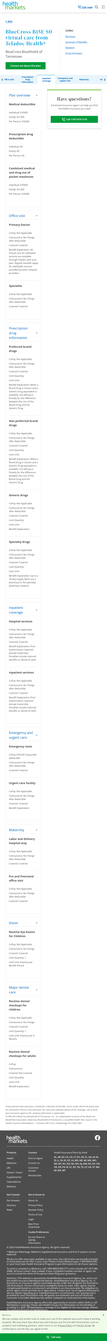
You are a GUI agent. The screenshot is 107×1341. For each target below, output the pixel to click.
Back (9, 21)
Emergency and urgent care (65, 79)
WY (63, 1170)
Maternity (84, 79)
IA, (97, 1157)
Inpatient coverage (46, 79)
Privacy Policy (65, 1325)
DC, (79, 1157)
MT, (60, 1163)
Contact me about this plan (25, 65)
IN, (61, 1160)
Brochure (70, 36)
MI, (85, 1160)
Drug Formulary (73, 53)
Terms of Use (84, 1325)
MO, (94, 1160)
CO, (71, 1157)
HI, (94, 1157)
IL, (58, 1160)
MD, (77, 1160)
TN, (78, 1167)
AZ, (63, 1157)
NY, (94, 1163)
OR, (60, 1167)
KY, (68, 1160)
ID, (55, 1160)
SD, (74, 1167)
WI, (55, 1170)
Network (69, 47)
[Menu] (103, 7)
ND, (69, 1163)
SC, (70, 1167)
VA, (90, 1167)
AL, (55, 1157)
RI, (67, 1167)
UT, (86, 1167)
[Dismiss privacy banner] (103, 1315)
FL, (86, 1157)
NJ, (81, 1163)
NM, (85, 1163)
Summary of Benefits (76, 42)
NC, (64, 1163)
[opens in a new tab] (97, 1139)
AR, (59, 1157)
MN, (89, 1160)
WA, (98, 1167)
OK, (56, 1167)
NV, (90, 1163)
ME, (81, 1160)
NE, (73, 1163)
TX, (82, 1167)
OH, (98, 1163)
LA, (72, 1160)
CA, (67, 1157)
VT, (93, 1167)
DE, (83, 1157)
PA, (64, 1167)
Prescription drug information (27, 79)
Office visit (9, 79)
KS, (65, 1160)
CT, (75, 1157)
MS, (56, 1163)
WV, (60, 1170)
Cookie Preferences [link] (38, 1232)
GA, (90, 1157)
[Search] (96, 7)
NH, (77, 1163)
